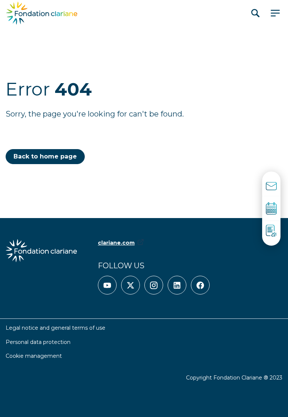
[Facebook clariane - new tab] (200, 285)
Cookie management (34, 356)
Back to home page (45, 156)
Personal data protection (38, 342)
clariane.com (116, 242)
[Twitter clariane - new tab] (130, 285)
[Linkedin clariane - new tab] (177, 285)
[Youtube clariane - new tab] (107, 285)
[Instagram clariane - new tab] (153, 285)
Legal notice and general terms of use (55, 327)
